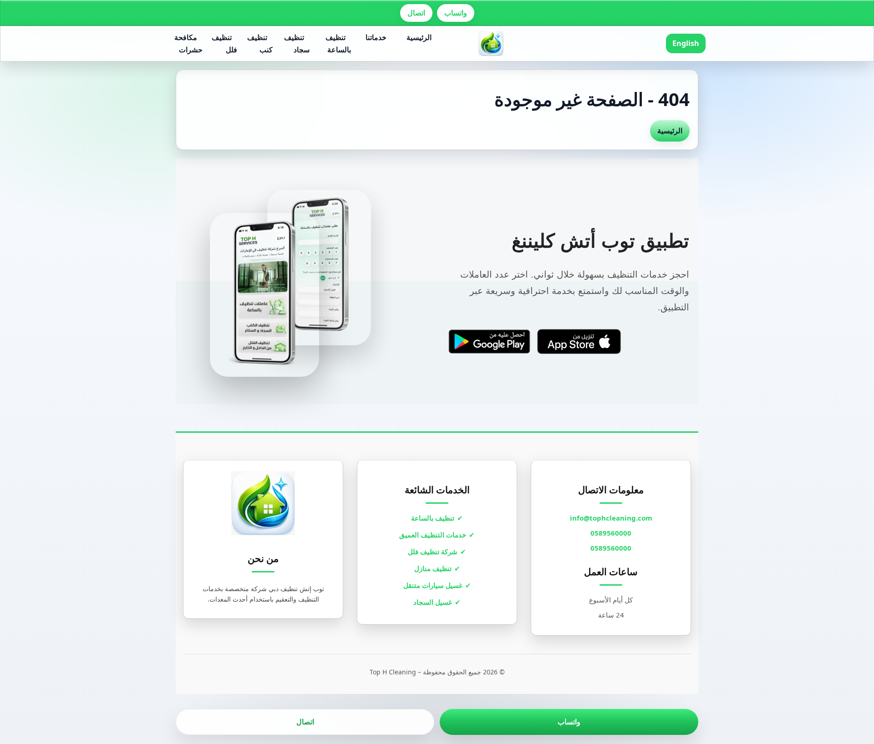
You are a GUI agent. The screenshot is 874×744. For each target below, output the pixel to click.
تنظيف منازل (433, 568)
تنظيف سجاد (297, 43)
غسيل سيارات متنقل (432, 585)
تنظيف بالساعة (338, 43)
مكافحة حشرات (188, 43)
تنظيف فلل (224, 43)
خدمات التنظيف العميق (432, 534)
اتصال (416, 13)
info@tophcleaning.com (611, 517)
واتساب (455, 13)
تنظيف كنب (260, 43)
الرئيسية (419, 37)
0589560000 (610, 532)
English (685, 43)
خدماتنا (376, 37)
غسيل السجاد (432, 602)
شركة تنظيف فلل (432, 551)
